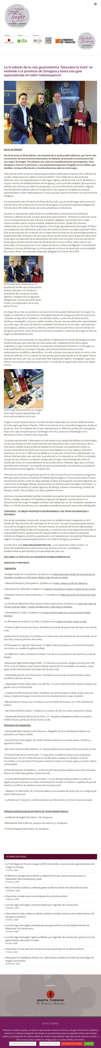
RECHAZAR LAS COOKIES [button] (71, 1043)
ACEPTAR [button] (88, 1043)
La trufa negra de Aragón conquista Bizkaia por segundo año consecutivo (42, 904)
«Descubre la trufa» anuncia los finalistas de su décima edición (36, 896)
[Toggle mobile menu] (95, 4)
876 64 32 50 (69, 684)
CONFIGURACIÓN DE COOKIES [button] (23, 1043)
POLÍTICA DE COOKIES (49, 1043)
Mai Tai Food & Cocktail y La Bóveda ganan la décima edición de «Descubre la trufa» (47, 887)
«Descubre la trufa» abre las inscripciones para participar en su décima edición (45, 949)
